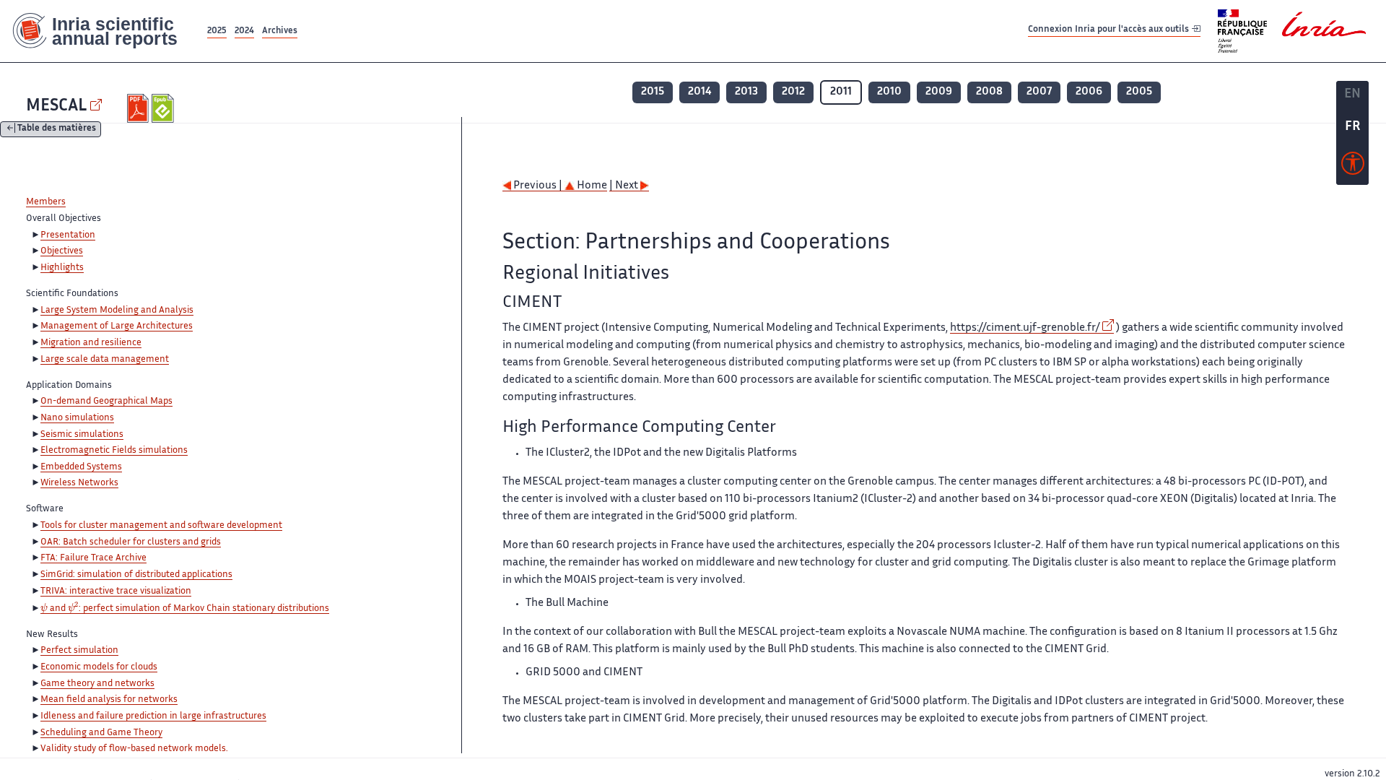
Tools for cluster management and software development (161, 525)
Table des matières (56, 130)
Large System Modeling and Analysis (116, 310)
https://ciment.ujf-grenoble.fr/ (1025, 328)
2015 (652, 92)
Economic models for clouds (98, 667)
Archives (279, 31)
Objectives (61, 251)
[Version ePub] (164, 108)
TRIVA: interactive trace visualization (115, 591)
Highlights (62, 268)
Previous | (538, 186)
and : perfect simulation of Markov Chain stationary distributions (184, 609)
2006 (1089, 92)
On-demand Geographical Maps (106, 401)
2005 (1139, 92)
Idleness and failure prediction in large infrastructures (153, 716)
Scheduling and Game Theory (101, 733)
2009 (938, 92)
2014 (699, 92)
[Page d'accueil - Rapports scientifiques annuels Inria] (102, 31)
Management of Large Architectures (116, 326)
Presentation (67, 235)
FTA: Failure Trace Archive (93, 558)
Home (591, 186)
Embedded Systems (81, 467)
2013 (746, 92)
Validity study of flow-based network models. (134, 749)
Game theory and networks (97, 684)
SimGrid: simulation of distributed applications (136, 575)
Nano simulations (77, 418)
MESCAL (56, 106)
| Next (624, 186)
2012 (793, 92)
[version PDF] (139, 108)
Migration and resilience (90, 343)
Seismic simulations (81, 434)
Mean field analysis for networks (109, 700)
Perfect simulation (79, 650)
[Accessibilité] (1353, 167)
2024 (244, 31)
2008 (989, 92)
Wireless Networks (79, 483)
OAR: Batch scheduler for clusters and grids (130, 542)
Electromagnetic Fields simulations (114, 450)
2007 (1039, 92)
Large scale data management (104, 359)
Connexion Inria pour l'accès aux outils (1109, 31)
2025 (217, 31)
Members (46, 202)
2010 (889, 92)
